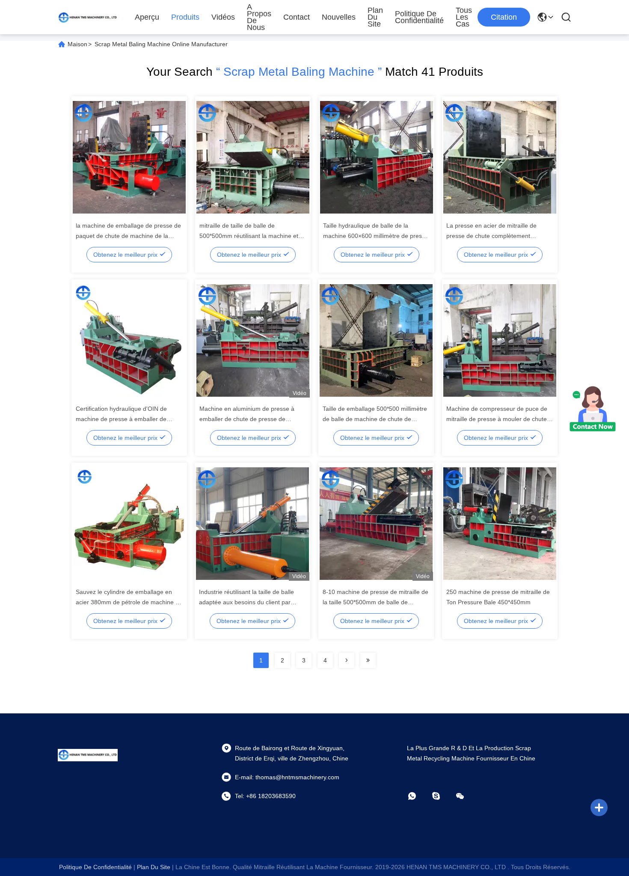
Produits (185, 17)
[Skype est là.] (442, 796)
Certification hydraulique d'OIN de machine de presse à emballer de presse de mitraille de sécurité (121, 419)
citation (504, 17)
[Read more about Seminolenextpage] (346, 660)
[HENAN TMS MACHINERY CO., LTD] (88, 17)
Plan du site (375, 17)
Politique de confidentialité (419, 17)
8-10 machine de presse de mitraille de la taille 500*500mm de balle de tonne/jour (375, 602)
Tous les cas (464, 17)
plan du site (153, 867)
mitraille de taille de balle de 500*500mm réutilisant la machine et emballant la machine (248, 235)
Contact (296, 17)
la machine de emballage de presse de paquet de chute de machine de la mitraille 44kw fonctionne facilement (128, 235)
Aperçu (147, 17)
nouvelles (339, 17)
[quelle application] (418, 796)
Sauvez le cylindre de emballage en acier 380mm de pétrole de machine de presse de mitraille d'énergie (129, 602)
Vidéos (223, 17)
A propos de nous (259, 17)
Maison (77, 44)
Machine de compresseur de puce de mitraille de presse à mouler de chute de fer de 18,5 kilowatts (496, 419)
